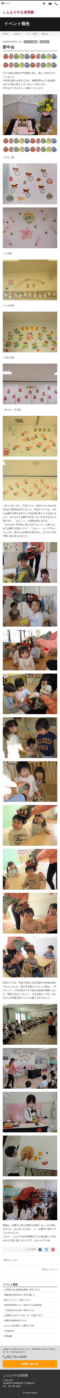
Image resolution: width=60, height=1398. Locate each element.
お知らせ (44, 42)
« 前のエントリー (10, 1260)
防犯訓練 (8, 1336)
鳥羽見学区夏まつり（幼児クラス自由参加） (23, 1305)
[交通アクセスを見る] (44, 3)
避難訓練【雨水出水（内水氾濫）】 (19, 1295)
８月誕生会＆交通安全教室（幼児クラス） (22, 1290)
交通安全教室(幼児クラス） (16, 1320)
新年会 (9, 47)
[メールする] (50, 3)
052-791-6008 (16, 1357)
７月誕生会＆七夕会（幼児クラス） (19, 1310)
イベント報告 (30, 42)
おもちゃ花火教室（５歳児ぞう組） (19, 1326)
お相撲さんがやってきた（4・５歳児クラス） (24, 1315)
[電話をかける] (56, 3)
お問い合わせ (30, 1363)
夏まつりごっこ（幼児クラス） (18, 1300)
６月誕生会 (9, 1331)
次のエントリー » (49, 1269)
